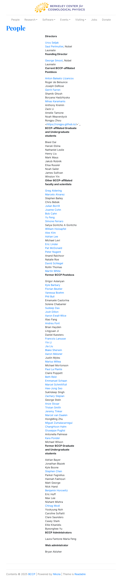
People (15, 19)
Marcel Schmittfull (56, 384)
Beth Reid (51, 376)
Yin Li (48, 342)
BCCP (31, 574)
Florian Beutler (53, 288)
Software (47, 19)
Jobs (94, 19)
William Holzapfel (55, 228)
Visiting (79, 19)
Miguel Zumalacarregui (58, 422)
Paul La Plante (53, 369)
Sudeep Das (52, 308)
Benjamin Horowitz (56, 490)
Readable (80, 574)
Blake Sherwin (53, 350)
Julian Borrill (52, 205)
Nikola (57, 574)
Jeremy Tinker (53, 411)
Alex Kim (50, 232)
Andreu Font (52, 323)
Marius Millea (53, 361)
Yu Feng (50, 217)
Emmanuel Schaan (56, 380)
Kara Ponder (52, 438)
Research (29, 19)
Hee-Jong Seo (53, 388)
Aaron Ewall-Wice (55, 315)
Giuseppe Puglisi (55, 430)
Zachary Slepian (54, 396)
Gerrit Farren (52, 89)
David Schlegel (54, 263)
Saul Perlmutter (54, 46)
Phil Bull (49, 296)
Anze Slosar (52, 403)
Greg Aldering (53, 190)
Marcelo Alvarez (55, 194)
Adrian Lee (51, 236)
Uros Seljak (52, 42)
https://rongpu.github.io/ (61, 124)
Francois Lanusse (55, 338)
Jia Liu (49, 346)
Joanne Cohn (53, 209)
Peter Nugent (53, 251)
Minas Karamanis (55, 101)
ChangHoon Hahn (55, 426)
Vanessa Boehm (54, 292)
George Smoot (54, 60)
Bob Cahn (51, 213)
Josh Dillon (51, 311)
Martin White (53, 271)
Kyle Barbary (52, 285)
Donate (106, 19)
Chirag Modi (52, 505)
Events (64, 19)
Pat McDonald (53, 248)
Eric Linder (51, 244)
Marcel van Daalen (56, 415)
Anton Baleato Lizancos (59, 78)
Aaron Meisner (53, 353)
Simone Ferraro (54, 221)
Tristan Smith (53, 407)
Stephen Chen (53, 471)
